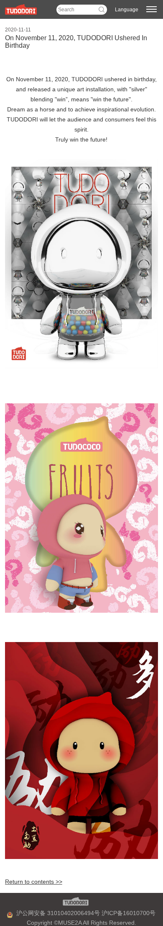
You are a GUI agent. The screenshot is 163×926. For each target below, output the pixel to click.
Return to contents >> (33, 881)
